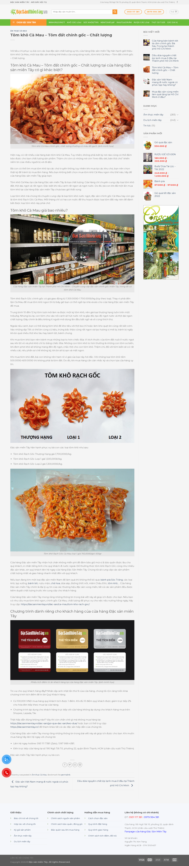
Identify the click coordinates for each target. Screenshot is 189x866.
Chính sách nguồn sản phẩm (65, 818)
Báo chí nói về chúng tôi (26, 818)
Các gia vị (172, 22)
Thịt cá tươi (158, 22)
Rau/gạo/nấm (124, 22)
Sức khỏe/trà (90, 22)
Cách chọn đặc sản (97, 818)
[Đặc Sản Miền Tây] (28, 12)
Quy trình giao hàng (98, 830)
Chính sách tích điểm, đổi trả (102, 836)
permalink (65, 775)
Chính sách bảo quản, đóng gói (66, 824)
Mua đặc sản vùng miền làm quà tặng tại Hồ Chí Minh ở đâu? (165, 94)
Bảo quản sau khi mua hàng (65, 830)
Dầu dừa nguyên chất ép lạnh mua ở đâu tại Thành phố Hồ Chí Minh (165, 58)
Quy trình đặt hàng (97, 824)
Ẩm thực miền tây (153, 114)
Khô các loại (74, 22)
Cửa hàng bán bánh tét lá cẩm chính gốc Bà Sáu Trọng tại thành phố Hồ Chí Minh (165, 44)
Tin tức (147, 125)
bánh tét (33, 583)
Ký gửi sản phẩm (22, 830)
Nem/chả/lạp (108, 22)
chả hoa (55, 583)
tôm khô (113, 583)
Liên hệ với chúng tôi (21, 858)
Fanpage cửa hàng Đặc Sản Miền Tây (145, 831)
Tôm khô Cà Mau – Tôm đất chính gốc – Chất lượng (165, 70)
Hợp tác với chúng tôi (25, 824)
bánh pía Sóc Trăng (112, 579)
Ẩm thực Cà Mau (18, 31)
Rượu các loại (141, 22)
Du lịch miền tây (152, 120)
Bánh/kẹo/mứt (57, 22)
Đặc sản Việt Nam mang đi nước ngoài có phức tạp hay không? (165, 82)
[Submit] (115, 11)
